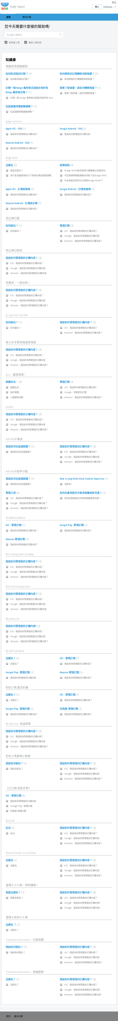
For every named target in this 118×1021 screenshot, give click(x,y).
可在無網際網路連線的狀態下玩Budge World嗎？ (88, 175)
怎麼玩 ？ (12, 924)
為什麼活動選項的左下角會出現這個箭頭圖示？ (32, 175)
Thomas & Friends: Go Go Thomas (21, 853)
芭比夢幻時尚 (14, 250)
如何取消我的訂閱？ (18, 73)
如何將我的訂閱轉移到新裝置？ (78, 73)
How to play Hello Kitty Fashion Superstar (83, 478)
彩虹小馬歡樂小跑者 (18, 756)
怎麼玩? (68, 483)
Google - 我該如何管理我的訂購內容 (81, 235)
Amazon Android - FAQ (19, 142)
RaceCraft (10, 820)
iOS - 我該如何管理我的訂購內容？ (81, 230)
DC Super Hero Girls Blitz (17, 315)
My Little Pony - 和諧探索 (18, 724)
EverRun (9, 407)
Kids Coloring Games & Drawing (19, 554)
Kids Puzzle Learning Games (18, 586)
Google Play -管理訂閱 (73, 525)
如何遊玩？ (13, 225)
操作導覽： (15, 392)
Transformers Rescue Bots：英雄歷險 (25, 972)
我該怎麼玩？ (16, 170)
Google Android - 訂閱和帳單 (77, 189)
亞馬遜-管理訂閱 (70, 708)
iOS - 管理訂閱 (15, 525)
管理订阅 (12, 492)
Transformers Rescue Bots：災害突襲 (25, 940)
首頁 (8, 16)
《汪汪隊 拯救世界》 (18, 788)
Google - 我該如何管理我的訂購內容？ (28, 503)
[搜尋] (60, 35)
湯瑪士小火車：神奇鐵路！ (22, 885)
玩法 (10, 827)
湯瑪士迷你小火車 (17, 917)
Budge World (11, 158)
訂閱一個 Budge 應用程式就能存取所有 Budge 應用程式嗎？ (39, 97)
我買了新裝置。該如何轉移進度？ (80, 87)
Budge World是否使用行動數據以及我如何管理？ (88, 170)
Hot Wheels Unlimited (15, 517)
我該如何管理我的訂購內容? (22, 626)
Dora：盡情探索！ (16, 374)
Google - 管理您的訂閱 (75, 392)
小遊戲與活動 (16, 397)
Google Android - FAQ (72, 128)
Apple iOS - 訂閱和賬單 (19, 189)
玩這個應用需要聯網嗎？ (21, 106)
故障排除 (66, 165)
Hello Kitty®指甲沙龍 (17, 471)
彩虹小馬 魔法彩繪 (17, 687)
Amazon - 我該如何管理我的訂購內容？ (83, 240)
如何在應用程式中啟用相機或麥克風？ (82, 492)
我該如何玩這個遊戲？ (19, 446)
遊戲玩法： (13, 382)
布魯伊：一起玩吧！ (18, 283)
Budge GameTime (14, 121)
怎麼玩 (11, 165)
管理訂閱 (66, 225)
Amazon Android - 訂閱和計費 (23, 203)
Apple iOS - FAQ (15, 128)
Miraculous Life (12, 618)
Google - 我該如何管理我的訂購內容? (82, 902)
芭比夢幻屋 (13, 218)
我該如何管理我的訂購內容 (77, 134)
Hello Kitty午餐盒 (14, 439)
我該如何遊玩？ (16, 763)
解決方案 (27, 16)
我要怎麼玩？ (15, 892)
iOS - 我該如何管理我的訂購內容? (80, 387)
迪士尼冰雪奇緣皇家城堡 (21, 342)
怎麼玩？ (12, 658)
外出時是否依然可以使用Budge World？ (83, 180)
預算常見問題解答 (17, 66)
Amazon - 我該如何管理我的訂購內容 (28, 273)
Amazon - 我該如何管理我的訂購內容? (82, 994)
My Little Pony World (15, 651)
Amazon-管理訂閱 (17, 539)
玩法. (12, 833)
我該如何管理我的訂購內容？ (24, 134)
